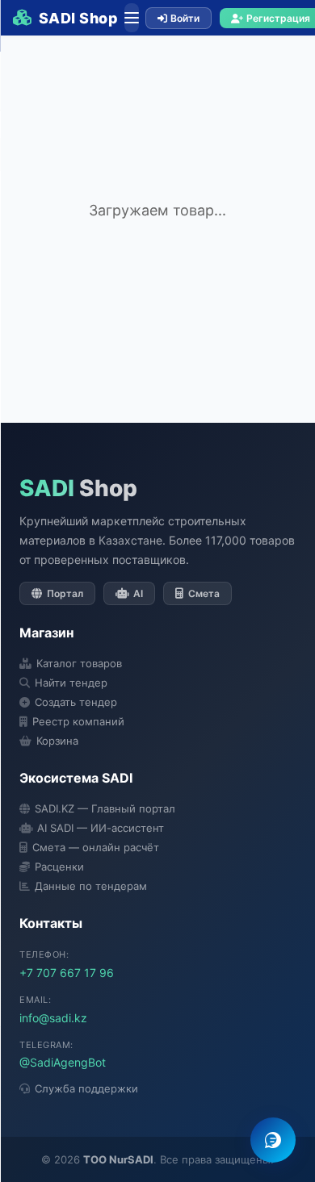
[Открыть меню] (131, 17)
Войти (185, 18)
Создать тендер (76, 701)
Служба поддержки (86, 1088)
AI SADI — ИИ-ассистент (100, 827)
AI (138, 593)
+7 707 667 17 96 (66, 972)
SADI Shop (78, 18)
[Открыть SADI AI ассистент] (273, 1140)
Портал (65, 593)
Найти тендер (71, 682)
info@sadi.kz (53, 1018)
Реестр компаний (78, 721)
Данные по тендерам (91, 885)
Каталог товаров (79, 663)
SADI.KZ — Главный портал (105, 808)
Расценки (59, 866)
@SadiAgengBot (62, 1062)
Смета (204, 593)
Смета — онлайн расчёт (95, 847)
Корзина (57, 740)
